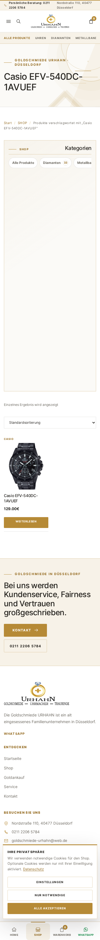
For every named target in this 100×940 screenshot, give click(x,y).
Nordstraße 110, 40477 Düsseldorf (74, 5)
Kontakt (21, 630)
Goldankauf (14, 777)
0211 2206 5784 (25, 646)
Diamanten (60, 38)
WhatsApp (14, 734)
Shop (8, 768)
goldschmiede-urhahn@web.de (39, 840)
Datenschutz (33, 869)
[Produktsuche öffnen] (18, 21)
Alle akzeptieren (50, 908)
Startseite (12, 758)
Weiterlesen (26, 521)
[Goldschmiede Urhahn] (50, 21)
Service (11, 786)
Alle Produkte (17, 38)
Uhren (40, 38)
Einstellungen (50, 882)
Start (8, 123)
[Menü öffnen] (8, 21)
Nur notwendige (50, 895)
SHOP (22, 123)
